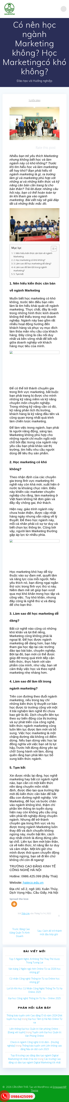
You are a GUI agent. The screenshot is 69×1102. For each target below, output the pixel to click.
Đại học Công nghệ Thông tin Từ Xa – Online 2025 (34, 998)
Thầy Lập (25, 913)
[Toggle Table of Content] (52, 249)
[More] (14, 904)
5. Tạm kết (18, 274)
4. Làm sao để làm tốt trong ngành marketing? (30, 269)
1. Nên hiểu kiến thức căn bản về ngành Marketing (33, 255)
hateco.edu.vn (33, 882)
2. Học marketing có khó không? (29, 260)
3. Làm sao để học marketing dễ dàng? (32, 263)
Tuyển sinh (34, 100)
